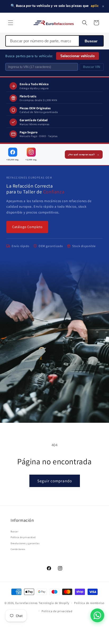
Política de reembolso (89, 603)
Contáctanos (18, 549)
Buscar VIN (91, 67)
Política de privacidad (23, 537)
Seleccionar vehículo (77, 56)
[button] (10, 23)
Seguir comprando (54, 480)
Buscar (91, 41)
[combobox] (42, 41)
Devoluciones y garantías (25, 543)
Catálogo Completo (27, 227)
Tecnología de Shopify (54, 603)
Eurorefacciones (26, 603)
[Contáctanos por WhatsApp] (97, 615)
